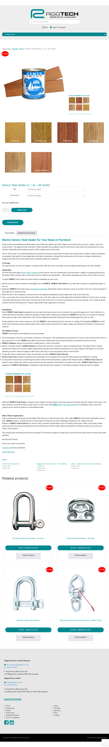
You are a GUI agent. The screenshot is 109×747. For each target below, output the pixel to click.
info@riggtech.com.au (14, 682)
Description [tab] (9, 233)
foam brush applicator (39, 289)
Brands (15, 49)
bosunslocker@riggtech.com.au (18, 665)
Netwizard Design (102, 737)
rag (8, 297)
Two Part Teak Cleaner (64, 405)
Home (8, 706)
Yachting (57, 708)
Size (14, 189)
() (44, 27)
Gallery (8, 710)
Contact (57, 715)
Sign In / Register (59, 27)
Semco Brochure (8, 452)
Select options (28, 555)
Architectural (10, 708)
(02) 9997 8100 (11, 685)
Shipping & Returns (12, 715)
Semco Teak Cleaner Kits (10, 464)
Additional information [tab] (26, 233)
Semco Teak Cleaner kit (30, 272)
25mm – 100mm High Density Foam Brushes (86, 464)
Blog (55, 713)
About (56, 706)
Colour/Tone (14, 195)
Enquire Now (13, 222)
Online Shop (6, 49)
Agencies (57, 710)
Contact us (6, 448)
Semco (21, 49)
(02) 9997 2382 (11, 667)
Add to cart (21, 210)
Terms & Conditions (12, 717)
